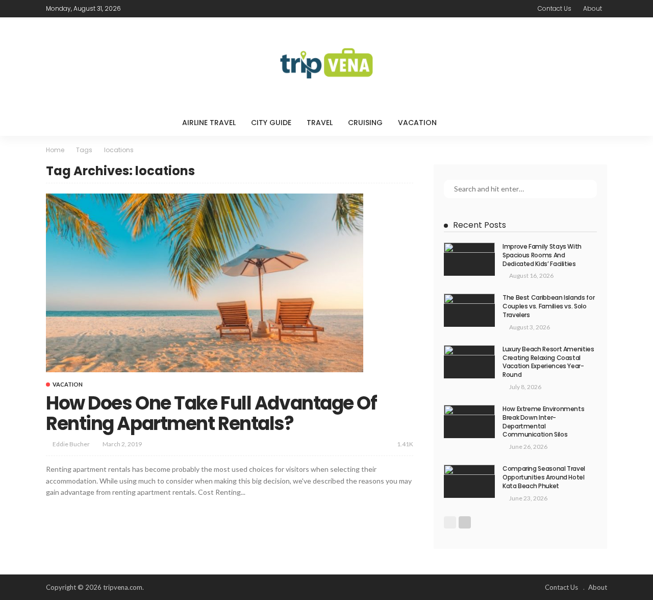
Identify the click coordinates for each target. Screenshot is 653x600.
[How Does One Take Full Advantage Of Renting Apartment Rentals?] (204, 283)
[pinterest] (161, 8)
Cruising (365, 122)
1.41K (405, 444)
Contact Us (554, 8)
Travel (320, 122)
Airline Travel (209, 122)
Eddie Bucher (71, 444)
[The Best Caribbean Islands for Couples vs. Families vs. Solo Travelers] (469, 310)
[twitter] (148, 8)
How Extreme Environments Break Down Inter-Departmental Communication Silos (543, 421)
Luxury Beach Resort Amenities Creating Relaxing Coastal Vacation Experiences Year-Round (548, 362)
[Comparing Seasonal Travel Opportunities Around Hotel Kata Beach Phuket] (469, 481)
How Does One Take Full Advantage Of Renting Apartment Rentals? (211, 413)
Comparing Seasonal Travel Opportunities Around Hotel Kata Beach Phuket (544, 477)
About (592, 8)
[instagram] (175, 8)
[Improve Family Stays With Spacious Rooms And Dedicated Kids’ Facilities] (469, 259)
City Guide (271, 122)
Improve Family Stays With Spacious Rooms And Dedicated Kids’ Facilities (542, 255)
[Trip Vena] (326, 63)
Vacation (417, 122)
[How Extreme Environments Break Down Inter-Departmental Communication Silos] (469, 421)
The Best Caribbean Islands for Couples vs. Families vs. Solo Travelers (548, 306)
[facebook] (135, 8)
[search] (465, 122)
